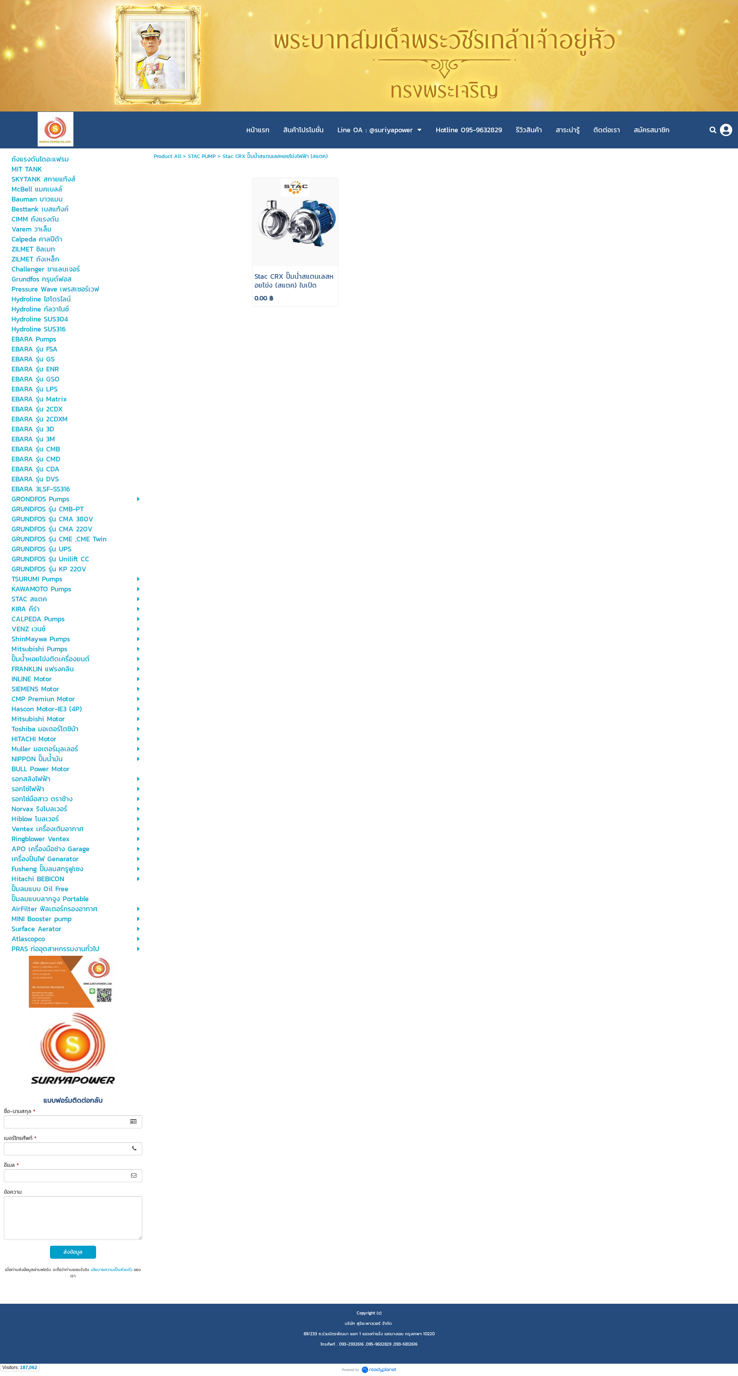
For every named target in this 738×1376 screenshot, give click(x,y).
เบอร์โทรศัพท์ (20, 1138)
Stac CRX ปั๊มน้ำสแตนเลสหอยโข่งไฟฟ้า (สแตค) (275, 156)
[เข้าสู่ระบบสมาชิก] (726, 130)
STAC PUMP (202, 156)
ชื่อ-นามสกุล (19, 1111)
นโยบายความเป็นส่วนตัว (111, 1269)
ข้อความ (13, 1192)
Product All (167, 156)
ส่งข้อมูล (72, 1252)
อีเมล (11, 1165)
